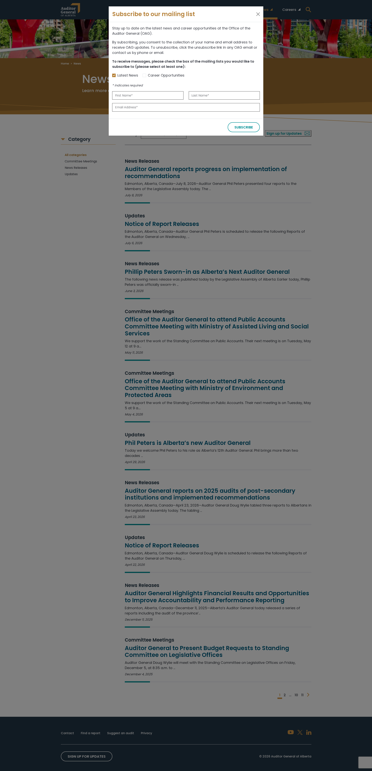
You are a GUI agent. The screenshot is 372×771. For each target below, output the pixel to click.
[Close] (258, 14)
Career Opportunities (166, 75)
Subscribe (243, 127)
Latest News (127, 75)
